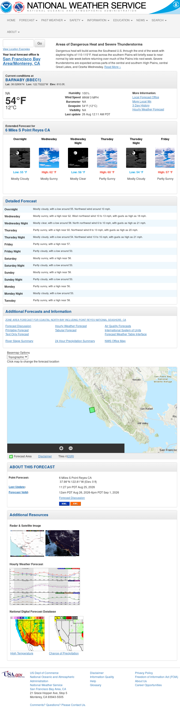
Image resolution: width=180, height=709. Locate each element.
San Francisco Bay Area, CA (48, 689)
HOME (11, 20)
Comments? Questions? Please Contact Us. (58, 705)
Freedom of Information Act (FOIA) (156, 677)
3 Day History (141, 105)
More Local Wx (141, 101)
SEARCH (158, 20)
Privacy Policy (144, 673)
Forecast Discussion (18, 326)
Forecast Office (145, 97)
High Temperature (21, 653)
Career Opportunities (148, 685)
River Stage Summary (19, 341)
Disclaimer (45, 456)
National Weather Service (46, 685)
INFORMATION (97, 20)
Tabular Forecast (65, 330)
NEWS (141, 20)
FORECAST (27, 20)
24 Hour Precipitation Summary (75, 341)
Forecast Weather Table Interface (126, 334)
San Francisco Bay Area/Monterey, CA (22, 61)
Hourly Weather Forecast (71, 326)
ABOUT (12, 32)
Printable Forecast (17, 330)
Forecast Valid (18, 492)
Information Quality (102, 677)
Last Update (17, 487)
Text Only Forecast (17, 334)
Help (93, 681)
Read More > (112, 67)
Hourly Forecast (148, 109)
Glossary (95, 685)
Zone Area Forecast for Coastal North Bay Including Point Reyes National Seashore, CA (65, 319)
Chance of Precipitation (64, 653)
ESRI (70, 456)
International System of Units (123, 330)
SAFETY (75, 20)
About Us (141, 681)
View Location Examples (16, 49)
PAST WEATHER (52, 20)
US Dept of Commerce (44, 673)
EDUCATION (121, 20)
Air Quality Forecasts (118, 326)
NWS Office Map (115, 341)
